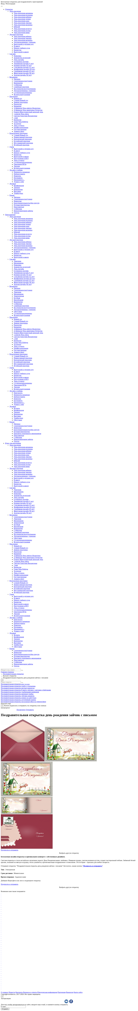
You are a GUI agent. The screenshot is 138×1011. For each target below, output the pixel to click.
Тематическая (19, 296)
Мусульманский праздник (23, 143)
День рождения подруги (23, 29)
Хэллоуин (17, 124)
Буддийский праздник (22, 141)
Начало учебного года (22, 48)
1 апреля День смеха (21, 114)
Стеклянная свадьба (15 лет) (24, 67)
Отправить (30, 710)
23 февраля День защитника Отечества (28, 110)
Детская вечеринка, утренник (25, 42)
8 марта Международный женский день (28, 112)
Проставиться (19, 207)
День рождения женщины (23, 13)
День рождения (15, 11)
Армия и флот (19, 131)
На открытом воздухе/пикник (25, 89)
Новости (12, 992)
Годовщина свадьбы (21, 62)
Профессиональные (21, 127)
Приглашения (10, 215)
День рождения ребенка (22, 17)
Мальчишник (19, 263)
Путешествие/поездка (22, 205)
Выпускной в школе (21, 52)
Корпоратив (18, 83)
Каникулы (17, 50)
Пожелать (17, 176)
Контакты (19, 992)
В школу (17, 46)
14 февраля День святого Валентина (27, 108)
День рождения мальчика (23, 25)
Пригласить (18, 393)
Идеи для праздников (13, 443)
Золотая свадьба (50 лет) (23, 75)
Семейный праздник (21, 87)
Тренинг (17, 187)
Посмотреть (21, 710)
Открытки (9, 9)
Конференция (19, 186)
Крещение (17, 106)
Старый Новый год (21, 100)
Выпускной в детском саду (24, 44)
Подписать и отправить (9, 850)
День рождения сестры (22, 31)
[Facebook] (71, 1001)
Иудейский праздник (21, 145)
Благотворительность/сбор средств (26, 203)
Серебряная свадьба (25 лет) (24, 71)
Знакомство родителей (22, 58)
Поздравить (18, 178)
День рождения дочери (22, 19)
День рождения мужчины (23, 15)
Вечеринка (13, 77)
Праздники (13, 96)
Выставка (17, 191)
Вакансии (69, 992)
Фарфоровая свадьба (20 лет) (24, 69)
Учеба (11, 147)
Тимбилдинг (18, 193)
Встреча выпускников (22, 94)
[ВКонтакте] (66, 1001)
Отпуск (16, 213)
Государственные (20, 129)
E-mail (3, 1007)
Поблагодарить (19, 174)
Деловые (12, 184)
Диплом (17, 166)
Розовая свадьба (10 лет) (23, 65)
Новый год (18, 98)
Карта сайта (78, 992)
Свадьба (12, 54)
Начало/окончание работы (23, 211)
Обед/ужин (18, 311)
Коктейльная (18, 300)
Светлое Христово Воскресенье (25, 116)
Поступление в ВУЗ (21, 158)
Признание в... (19, 180)
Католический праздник (23, 139)
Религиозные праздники (18, 133)
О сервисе (4, 992)
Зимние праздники (21, 102)
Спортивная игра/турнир (23, 81)
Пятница (17, 79)
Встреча (17, 408)
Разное (11, 195)
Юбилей (17, 27)
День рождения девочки (23, 23)
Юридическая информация (47, 992)
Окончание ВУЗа (20, 164)
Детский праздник (16, 34)
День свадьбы (19, 60)
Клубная (17, 298)
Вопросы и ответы (30, 992)
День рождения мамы (22, 32)
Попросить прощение (22, 172)
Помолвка (17, 56)
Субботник (18, 85)
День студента (19, 125)
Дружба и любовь (16, 170)
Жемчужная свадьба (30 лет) (24, 73)
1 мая (16, 118)
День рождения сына (21, 21)
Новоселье (18, 201)
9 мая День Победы (21, 122)
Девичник (17, 261)
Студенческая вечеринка (23, 93)
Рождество (18, 104)
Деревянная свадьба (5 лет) (24, 63)
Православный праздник (23, 137)
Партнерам (62, 992)
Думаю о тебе (19, 182)
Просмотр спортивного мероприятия (27, 433)
